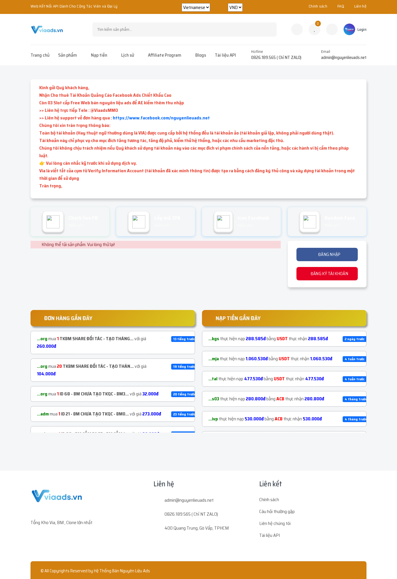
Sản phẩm (67, 55)
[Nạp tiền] (332, 29)
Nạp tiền (99, 55)
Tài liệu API (225, 55)
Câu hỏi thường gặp (277, 511)
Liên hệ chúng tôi (275, 523)
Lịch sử (127, 55)
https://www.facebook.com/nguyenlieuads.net (161, 117)
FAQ (340, 6)
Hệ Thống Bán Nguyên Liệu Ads (122, 570)
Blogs (200, 55)
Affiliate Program (164, 55)
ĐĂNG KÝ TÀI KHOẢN (329, 273)
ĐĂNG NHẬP (329, 254)
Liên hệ (360, 6)
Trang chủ (40, 55)
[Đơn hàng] (297, 29)
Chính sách (318, 6)
